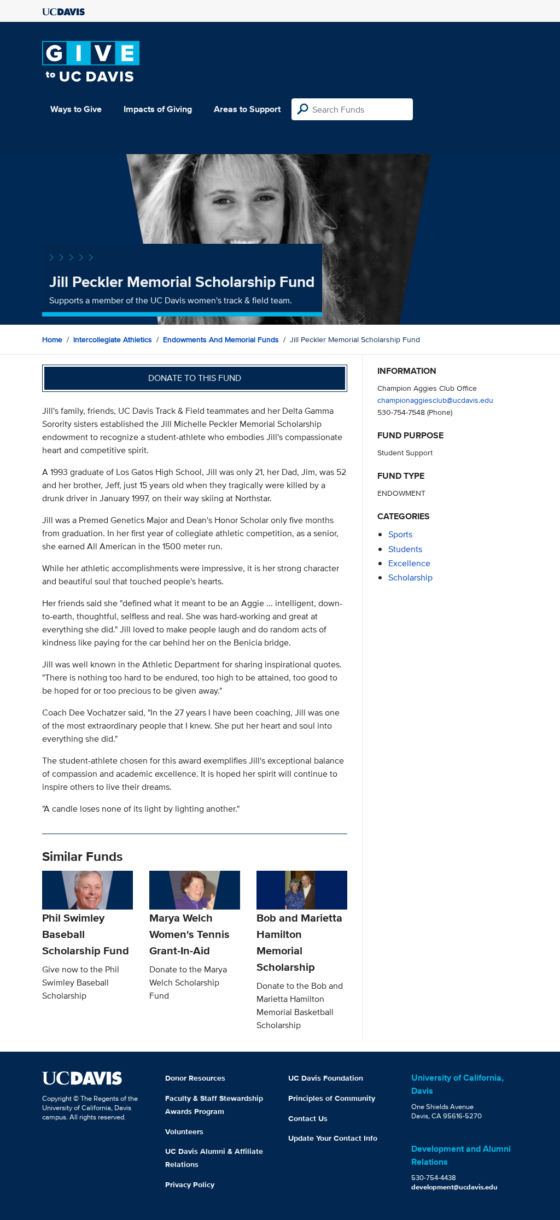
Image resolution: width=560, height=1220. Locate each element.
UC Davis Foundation (325, 1077)
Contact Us (308, 1118)
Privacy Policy (189, 1184)
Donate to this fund (194, 378)
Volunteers (184, 1131)
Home (52, 339)
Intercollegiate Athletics (112, 339)
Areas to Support (247, 109)
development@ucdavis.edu (454, 1187)
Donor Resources (195, 1077)
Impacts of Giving (158, 109)
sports (400, 534)
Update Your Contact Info (332, 1138)
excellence (409, 563)
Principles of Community (331, 1098)
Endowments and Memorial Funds (221, 339)
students (405, 549)
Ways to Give (76, 109)
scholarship (410, 577)
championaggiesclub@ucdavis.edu (435, 400)
